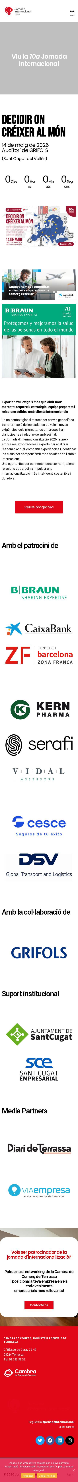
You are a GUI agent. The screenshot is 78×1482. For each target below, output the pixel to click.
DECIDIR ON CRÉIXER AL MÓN (34, 126)
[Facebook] (50, 1440)
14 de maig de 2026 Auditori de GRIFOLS (25, 147)
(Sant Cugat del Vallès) (24, 158)
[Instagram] (69, 1440)
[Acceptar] (73, 1470)
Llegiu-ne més (47, 1475)
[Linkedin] (59, 1440)
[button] (39, 507)
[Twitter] (40, 1440)
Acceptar (28, 1475)
